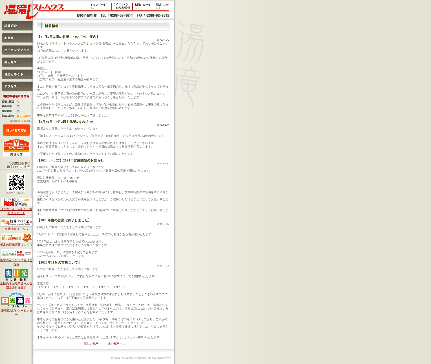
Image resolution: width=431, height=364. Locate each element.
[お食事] (16, 42)
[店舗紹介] (16, 30)
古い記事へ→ (116, 343)
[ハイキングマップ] (16, 54)
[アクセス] (16, 91)
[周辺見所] (16, 66)
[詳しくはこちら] (16, 130)
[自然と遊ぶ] (16, 79)
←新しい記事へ (91, 343)
